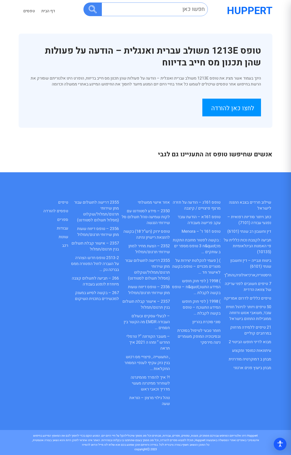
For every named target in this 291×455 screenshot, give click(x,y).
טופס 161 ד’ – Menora (201, 231)
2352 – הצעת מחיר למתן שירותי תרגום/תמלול (149, 249)
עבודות (62, 228)
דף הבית (48, 11)
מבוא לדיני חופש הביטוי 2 (250, 342)
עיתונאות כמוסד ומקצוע (251, 351)
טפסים (29, 11)
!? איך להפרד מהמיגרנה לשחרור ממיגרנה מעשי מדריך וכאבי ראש (150, 383)
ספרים (62, 220)
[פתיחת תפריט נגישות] (280, 444)
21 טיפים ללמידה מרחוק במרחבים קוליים (250, 330)
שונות (63, 237)
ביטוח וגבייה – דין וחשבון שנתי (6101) (250, 264)
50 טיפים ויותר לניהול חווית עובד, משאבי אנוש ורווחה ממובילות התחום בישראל (248, 313)
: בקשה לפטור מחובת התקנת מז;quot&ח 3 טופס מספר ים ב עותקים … (197, 246)
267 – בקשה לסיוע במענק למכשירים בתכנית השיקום (97, 296)
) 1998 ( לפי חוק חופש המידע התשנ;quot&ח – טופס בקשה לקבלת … (196, 287)
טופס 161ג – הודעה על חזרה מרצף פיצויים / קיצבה (197, 205)
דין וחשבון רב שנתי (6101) (249, 231)
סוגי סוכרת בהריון (206, 322)
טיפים (63, 202)
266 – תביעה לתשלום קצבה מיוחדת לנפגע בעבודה (95, 281)
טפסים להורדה (55, 211)
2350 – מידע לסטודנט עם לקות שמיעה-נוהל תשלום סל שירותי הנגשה (146, 217)
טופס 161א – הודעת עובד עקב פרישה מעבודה (199, 220)
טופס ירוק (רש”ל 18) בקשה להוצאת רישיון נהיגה (146, 234)
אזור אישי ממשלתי (154, 202)
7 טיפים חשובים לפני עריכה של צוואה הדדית (248, 287)
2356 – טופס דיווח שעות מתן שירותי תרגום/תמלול (149, 290)
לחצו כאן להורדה (232, 108)
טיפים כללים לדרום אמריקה (247, 298)
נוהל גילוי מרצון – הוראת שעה (149, 401)
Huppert (249, 10)
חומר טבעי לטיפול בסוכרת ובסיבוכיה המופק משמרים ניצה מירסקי (199, 336)
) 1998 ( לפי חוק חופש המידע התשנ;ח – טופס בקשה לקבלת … (201, 307)
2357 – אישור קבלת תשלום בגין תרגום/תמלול (146, 304)
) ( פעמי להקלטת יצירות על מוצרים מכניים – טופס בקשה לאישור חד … (196, 266)
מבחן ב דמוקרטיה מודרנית (250, 359)
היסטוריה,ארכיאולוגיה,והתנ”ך (247, 275)
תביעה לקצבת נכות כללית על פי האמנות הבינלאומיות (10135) (247, 246)
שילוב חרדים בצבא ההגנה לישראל (250, 205)
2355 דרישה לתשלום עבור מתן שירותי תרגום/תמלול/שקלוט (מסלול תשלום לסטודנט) (147, 269)
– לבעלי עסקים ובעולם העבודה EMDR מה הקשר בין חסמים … (147, 322)
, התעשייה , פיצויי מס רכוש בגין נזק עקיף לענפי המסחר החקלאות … (147, 363)
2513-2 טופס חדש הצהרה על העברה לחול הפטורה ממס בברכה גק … (95, 264)
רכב (65, 245)
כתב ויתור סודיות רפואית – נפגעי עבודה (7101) (249, 220)
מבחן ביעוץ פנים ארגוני (252, 368)
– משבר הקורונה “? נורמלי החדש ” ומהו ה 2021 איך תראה (148, 342)
